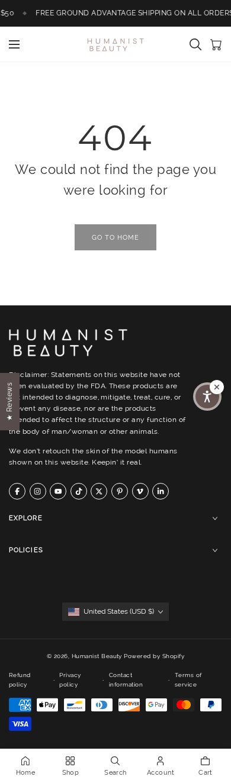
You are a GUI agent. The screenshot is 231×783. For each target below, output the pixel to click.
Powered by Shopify (154, 656)
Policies (26, 550)
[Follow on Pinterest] (119, 491)
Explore (26, 518)
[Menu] (14, 44)
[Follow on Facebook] (17, 491)
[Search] (195, 44)
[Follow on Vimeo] (140, 491)
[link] (115, 237)
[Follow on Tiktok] (78, 491)
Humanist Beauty (97, 656)
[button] (207, 396)
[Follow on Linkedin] (160, 491)
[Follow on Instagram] (38, 491)
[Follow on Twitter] (99, 491)
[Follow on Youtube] (58, 491)
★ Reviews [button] (9, 401)
